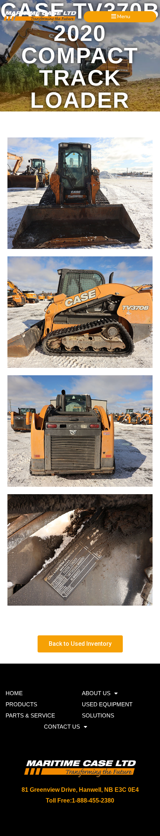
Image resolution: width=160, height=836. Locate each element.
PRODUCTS (21, 704)
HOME (14, 693)
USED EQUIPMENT (107, 704)
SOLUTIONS (98, 715)
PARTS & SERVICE (30, 715)
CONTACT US (62, 726)
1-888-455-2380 (93, 800)
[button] (120, 16)
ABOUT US (96, 693)
